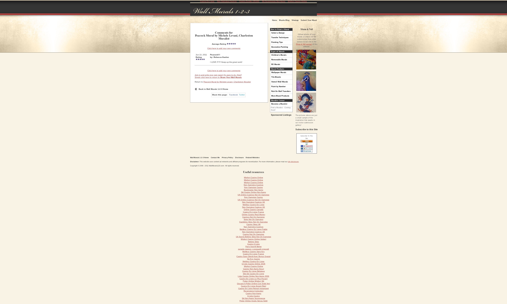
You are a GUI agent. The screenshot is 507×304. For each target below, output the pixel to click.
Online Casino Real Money (253, 214)
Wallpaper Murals (278, 72)
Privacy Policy (227, 158)
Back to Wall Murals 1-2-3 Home (213, 89)
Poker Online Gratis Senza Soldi (253, 301)
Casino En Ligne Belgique (253, 271)
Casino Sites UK (253, 224)
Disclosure (239, 158)
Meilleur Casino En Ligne (253, 205)
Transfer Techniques (279, 37)
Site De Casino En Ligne (253, 274)
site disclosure (293, 162)
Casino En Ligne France (253, 212)
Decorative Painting (279, 47)
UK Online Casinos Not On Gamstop (253, 195)
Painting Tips (277, 42)
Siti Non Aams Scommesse (253, 298)
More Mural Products (280, 96)
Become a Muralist (279, 104)
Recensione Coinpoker (253, 291)
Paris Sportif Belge (253, 246)
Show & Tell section (304, 44)
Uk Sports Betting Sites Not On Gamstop (253, 237)
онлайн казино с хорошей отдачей (253, 249)
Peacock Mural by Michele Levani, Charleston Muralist (227, 82)
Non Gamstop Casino (253, 187)
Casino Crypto (253, 244)
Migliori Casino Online (253, 177)
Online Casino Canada (253, 209)
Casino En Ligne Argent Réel (253, 286)
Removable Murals (279, 60)
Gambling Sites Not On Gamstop (253, 222)
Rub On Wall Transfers (280, 91)
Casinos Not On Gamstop (253, 217)
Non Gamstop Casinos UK (253, 202)
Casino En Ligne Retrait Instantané (253, 288)
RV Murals (275, 64)
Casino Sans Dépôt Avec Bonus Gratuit (253, 256)
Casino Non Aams (253, 293)
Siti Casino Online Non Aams (253, 192)
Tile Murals (276, 77)
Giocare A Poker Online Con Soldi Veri (253, 284)
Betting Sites (253, 242)
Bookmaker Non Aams (253, 190)
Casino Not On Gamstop (253, 234)
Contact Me (215, 158)
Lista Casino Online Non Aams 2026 (253, 276)
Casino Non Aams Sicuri (253, 269)
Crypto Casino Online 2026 (253, 264)
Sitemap (295, 20)
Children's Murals (278, 55)
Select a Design (278, 33)
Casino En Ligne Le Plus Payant (253, 279)
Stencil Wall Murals (279, 82)
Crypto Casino (253, 296)
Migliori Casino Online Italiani (253, 239)
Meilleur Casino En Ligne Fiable (253, 229)
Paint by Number (278, 86)
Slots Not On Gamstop (253, 219)
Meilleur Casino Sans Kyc (253, 252)
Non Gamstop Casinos (253, 185)
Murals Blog (284, 20)
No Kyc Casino (253, 259)
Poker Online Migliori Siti (253, 281)
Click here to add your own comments (223, 48)
